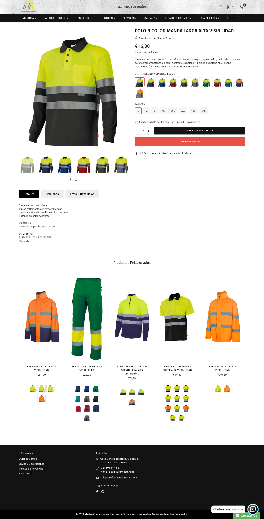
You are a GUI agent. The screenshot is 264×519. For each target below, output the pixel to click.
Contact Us (248, 515)
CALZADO (150, 18)
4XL (193, 111)
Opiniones (52, 194)
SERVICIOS (129, 18)
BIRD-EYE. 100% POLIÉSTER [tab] (35, 237)
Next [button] (125, 90)
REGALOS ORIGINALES (177, 18)
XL (163, 111)
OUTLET (231, 18)
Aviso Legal (25, 473)
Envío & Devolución (82, 194)
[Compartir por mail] (76, 180)
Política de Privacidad (31, 468)
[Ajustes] (227, 7)
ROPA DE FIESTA (208, 18)
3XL (183, 111)
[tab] (132, 234)
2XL (173, 111)
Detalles (29, 194)
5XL (203, 111)
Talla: (140, 103)
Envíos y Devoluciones (31, 463)
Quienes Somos (28, 458)
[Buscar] (220, 7)
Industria (28, 18)
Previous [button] (22, 90)
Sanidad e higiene (55, 18)
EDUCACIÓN (106, 18)
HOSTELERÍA (83, 18)
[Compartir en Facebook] (70, 180)
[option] (74, 90)
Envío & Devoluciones (187, 122)
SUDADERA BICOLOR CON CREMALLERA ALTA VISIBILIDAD (132, 370)
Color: (155, 73)
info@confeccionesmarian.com (119, 477)
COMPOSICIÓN (27, 233)
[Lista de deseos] (234, 7)
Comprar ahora (190, 141)
